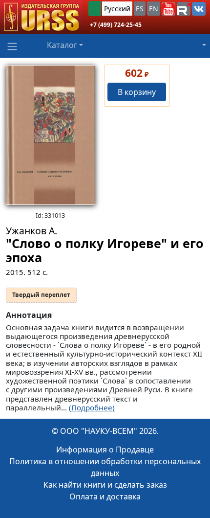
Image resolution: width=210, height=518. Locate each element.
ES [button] (140, 8)
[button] (168, 9)
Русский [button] (117, 8)
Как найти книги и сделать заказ (105, 484)
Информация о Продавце (105, 449)
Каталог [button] (62, 45)
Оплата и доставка (105, 496)
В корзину (137, 92)
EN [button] (153, 8)
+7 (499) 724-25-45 (116, 25)
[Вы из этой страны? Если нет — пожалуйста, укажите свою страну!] (94, 8)
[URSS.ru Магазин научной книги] (41, 17)
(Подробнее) (92, 407)
